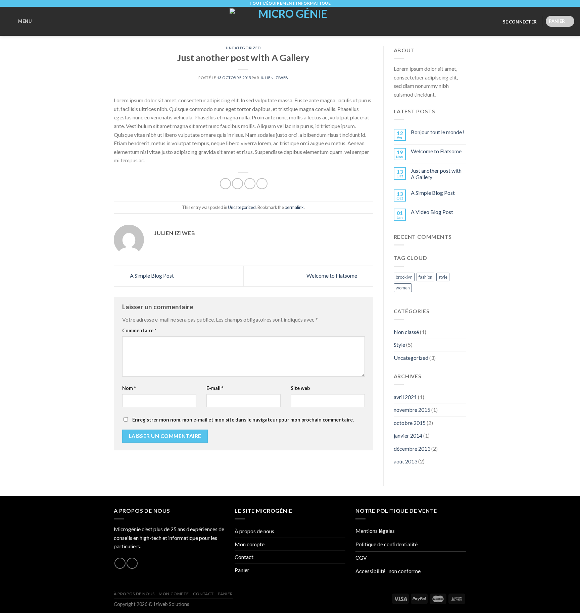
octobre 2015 (410, 423)
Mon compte (249, 544)
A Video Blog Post (432, 212)
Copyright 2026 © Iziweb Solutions (151, 604)
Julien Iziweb (274, 77)
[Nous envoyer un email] (132, 563)
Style (399, 344)
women (403, 287)
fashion (425, 277)
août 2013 (405, 461)
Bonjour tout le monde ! (438, 132)
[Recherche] (41, 22)
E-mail (214, 388)
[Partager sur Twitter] (237, 183)
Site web (300, 388)
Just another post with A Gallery (436, 173)
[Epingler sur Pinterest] (262, 183)
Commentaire (139, 330)
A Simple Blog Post (151, 275)
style (442, 277)
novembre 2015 (412, 409)
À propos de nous (254, 531)
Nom (129, 388)
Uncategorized (243, 48)
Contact (244, 557)
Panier (242, 570)
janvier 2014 (408, 435)
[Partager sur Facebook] (225, 183)
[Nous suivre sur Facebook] (120, 563)
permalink (294, 207)
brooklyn (404, 277)
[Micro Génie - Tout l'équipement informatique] (290, 21)
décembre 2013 (412, 448)
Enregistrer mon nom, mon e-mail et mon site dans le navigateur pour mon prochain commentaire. (243, 420)
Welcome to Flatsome (332, 275)
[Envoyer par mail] (249, 183)
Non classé (406, 332)
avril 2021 (405, 397)
